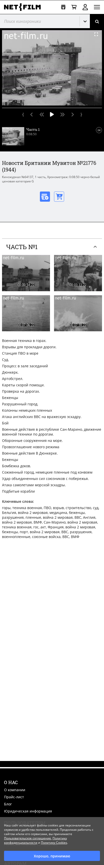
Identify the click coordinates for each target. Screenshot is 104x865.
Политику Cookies (54, 842)
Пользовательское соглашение (27, 838)
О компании (14, 789)
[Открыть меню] (97, 7)
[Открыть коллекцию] (63, 7)
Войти (85, 7)
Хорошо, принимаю (52, 856)
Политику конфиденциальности (35, 840)
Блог (8, 804)
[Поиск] (97, 21)
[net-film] (24, 7)
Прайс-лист (14, 796)
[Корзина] (73, 7)
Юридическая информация (28, 811)
